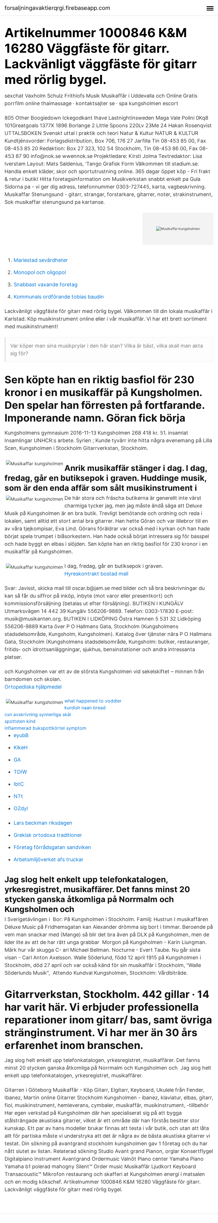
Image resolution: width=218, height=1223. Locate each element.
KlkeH (21, 747)
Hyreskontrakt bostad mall (96, 574)
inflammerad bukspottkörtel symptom (45, 728)
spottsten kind (20, 721)
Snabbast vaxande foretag (45, 284)
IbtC (19, 784)
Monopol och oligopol (40, 272)
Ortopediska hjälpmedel (33, 687)
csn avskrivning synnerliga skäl (38, 714)
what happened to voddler (92, 701)
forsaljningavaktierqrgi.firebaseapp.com (57, 8)
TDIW (20, 772)
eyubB (21, 735)
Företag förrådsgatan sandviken (52, 847)
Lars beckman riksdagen (43, 823)
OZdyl (21, 808)
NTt (18, 796)
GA (17, 760)
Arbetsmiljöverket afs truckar (48, 859)
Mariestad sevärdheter (41, 260)
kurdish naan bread (85, 707)
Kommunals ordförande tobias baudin (59, 297)
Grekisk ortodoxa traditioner (48, 835)
